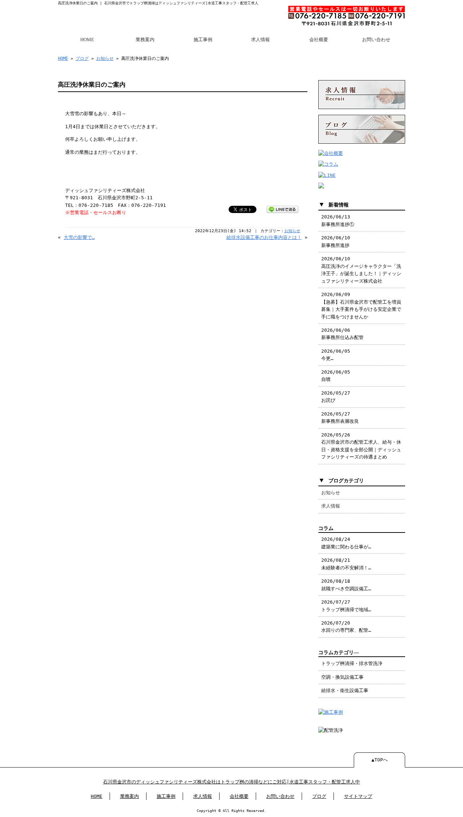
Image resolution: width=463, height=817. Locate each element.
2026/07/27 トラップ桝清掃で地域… (346, 605)
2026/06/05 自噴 (335, 375)
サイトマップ (358, 796)
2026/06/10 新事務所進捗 (335, 241)
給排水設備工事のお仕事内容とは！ (264, 237)
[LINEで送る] (282, 209)
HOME (87, 39)
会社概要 (318, 39)
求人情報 (260, 39)
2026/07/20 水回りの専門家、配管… (346, 626)
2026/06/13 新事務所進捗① (337, 220)
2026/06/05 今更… (335, 354)
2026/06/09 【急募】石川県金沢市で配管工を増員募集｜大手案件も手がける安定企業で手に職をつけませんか (361, 305)
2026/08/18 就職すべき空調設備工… (346, 584)
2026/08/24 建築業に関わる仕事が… (346, 542)
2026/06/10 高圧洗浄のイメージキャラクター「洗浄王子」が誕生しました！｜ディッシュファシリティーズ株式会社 (361, 269)
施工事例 (203, 39)
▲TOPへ (379, 759)
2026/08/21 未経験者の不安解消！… (346, 563)
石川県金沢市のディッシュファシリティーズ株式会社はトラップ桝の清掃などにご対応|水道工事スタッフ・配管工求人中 (231, 782)
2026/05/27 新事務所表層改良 (340, 417)
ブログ (82, 58)
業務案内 (145, 39)
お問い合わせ (376, 39)
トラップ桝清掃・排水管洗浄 (351, 663)
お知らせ (105, 58)
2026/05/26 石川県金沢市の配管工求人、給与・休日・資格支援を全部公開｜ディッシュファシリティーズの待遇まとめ (361, 446)
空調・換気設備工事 (342, 677)
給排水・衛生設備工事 (344, 690)
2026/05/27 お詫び (335, 396)
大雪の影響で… (79, 237)
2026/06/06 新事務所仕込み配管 (342, 333)
